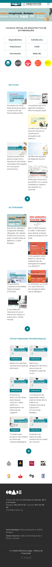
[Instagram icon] (30, 557)
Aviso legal (27, 551)
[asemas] (20, 463)
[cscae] (8, 463)
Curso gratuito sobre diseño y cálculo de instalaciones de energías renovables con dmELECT (37, 261)
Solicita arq (37, 39)
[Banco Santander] (20, 476)
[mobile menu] (48, 4)
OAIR (36, 46)
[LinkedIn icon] (27, 557)
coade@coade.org (14, 510)
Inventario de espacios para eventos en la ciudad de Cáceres (38, 438)
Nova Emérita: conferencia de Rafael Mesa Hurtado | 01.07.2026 (16, 288)
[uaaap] (43, 476)
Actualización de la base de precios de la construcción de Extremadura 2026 (16, 109)
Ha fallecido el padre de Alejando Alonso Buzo (37, 158)
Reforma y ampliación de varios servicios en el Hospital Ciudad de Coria (38, 368)
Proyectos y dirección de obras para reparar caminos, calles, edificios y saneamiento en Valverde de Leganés (18, 404)
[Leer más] (27, 198)
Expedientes (15, 39)
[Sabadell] (31, 476)
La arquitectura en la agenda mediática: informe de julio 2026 (37, 108)
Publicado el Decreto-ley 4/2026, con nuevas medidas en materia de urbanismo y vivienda (37, 184)
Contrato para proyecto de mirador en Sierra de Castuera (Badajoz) (19, 438)
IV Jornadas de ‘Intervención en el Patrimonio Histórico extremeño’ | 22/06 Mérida (16, 314)
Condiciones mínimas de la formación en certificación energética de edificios (37, 133)
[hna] (31, 463)
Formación (15, 53)
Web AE (37, 53)
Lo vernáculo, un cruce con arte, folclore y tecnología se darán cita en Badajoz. (38, 288)
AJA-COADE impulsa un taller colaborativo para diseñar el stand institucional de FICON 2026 (37, 233)
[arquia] (8, 476)
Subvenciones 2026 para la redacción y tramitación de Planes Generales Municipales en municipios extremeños (17, 162)
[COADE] (26, 4)
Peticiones (15, 46)
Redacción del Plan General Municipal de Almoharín (19, 365)
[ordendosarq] (43, 463)
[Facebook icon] (22, 557)
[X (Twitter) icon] (25, 557)
